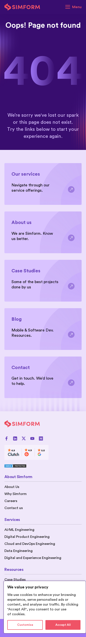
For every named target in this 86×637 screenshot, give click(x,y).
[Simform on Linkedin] (15, 438)
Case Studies (15, 579)
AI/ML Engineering (19, 529)
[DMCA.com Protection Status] (26, 466)
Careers (10, 501)
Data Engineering (18, 551)
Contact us (13, 508)
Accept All (63, 624)
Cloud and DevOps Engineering (29, 544)
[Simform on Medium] (41, 438)
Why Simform (15, 494)
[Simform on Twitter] (24, 438)
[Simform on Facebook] (6, 438)
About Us (11, 487)
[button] (73, 7)
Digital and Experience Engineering (32, 558)
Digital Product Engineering (27, 537)
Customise (25, 624)
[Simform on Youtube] (32, 438)
